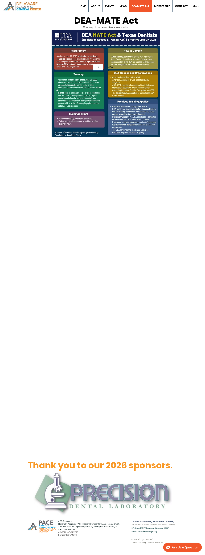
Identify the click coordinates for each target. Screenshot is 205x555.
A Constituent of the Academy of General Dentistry (153, 524)
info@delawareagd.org (147, 531)
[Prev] (86, 67)
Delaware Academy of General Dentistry (152, 521)
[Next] (118, 67)
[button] (102, 493)
